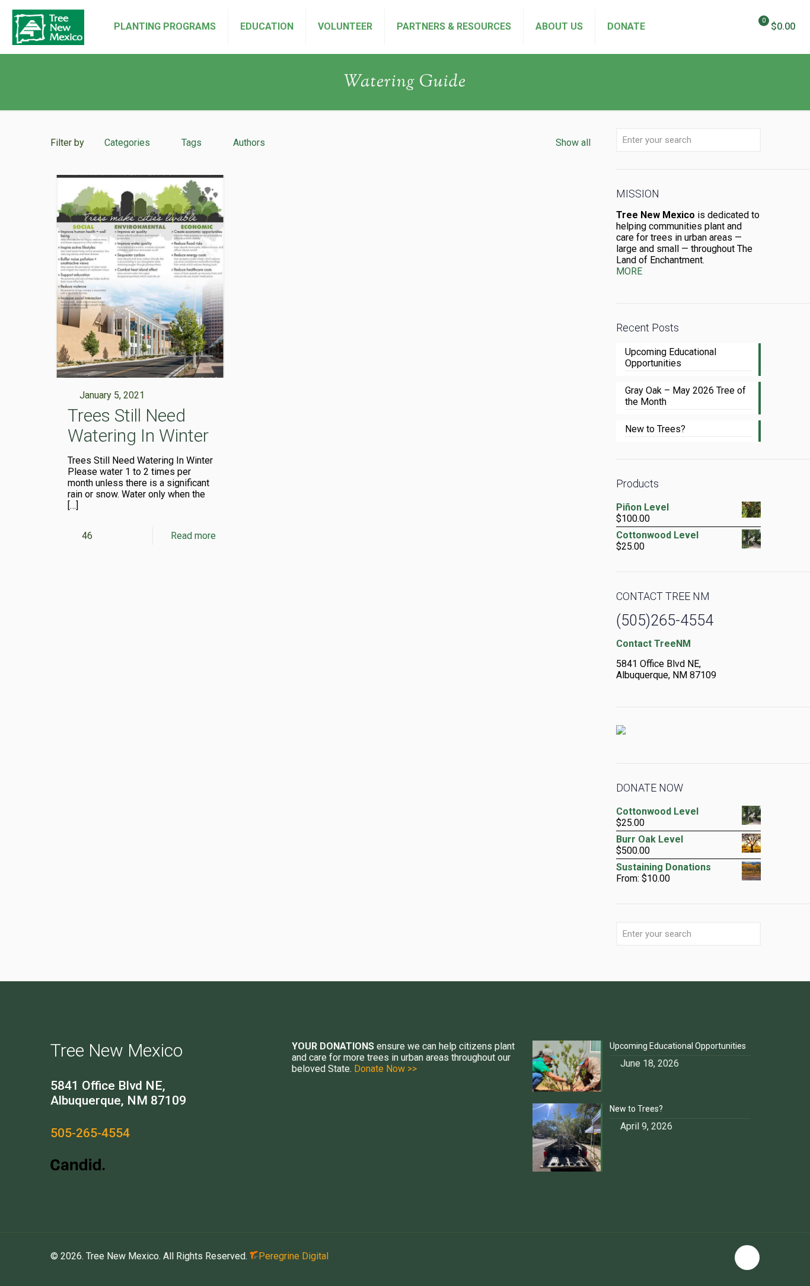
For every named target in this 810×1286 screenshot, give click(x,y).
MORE (629, 271)
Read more (193, 535)
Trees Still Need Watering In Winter (138, 425)
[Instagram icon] (718, 1256)
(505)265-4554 (664, 620)
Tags (191, 142)
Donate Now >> (385, 1068)
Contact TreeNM (653, 643)
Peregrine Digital (294, 1256)
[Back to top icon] (747, 1257)
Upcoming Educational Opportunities (670, 357)
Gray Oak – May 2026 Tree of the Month (685, 396)
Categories (127, 142)
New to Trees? (655, 429)
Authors (249, 142)
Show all (573, 142)
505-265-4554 (90, 1133)
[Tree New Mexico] (48, 26)
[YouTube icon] (705, 1256)
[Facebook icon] (693, 1256)
